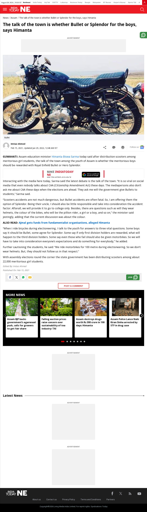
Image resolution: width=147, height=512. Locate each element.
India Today (37, 2)
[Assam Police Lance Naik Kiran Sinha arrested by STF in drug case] (125, 307)
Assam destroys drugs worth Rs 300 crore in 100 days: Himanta (90, 322)
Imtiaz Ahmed (18, 143)
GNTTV (55, 2)
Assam (14, 17)
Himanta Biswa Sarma (65, 156)
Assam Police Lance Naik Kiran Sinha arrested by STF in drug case (125, 322)
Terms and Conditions (91, 499)
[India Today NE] (20, 9)
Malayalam (97, 2)
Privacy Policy (68, 499)
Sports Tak (132, 2)
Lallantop (64, 2)
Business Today (76, 2)
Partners (111, 499)
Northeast (26, 2)
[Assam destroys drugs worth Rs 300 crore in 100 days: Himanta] (91, 307)
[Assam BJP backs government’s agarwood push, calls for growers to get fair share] (22, 307)
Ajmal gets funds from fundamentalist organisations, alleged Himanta (64, 222)
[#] (23, 277)
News (6, 17)
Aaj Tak (47, 2)
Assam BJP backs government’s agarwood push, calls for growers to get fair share (21, 324)
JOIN (130, 277)
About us (36, 499)
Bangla (87, 2)
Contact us (51, 499)
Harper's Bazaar (119, 2)
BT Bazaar (107, 2)
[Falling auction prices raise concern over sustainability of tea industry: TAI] (56, 307)
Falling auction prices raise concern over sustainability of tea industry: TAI (54, 324)
